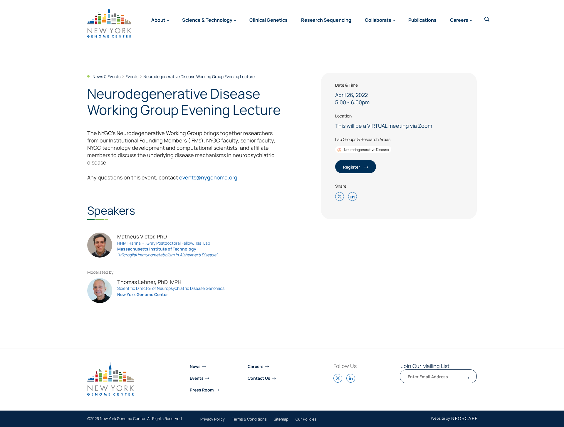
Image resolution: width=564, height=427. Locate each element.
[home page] (109, 22)
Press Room (202, 389)
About (158, 19)
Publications (422, 19)
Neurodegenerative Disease (366, 149)
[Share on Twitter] (341, 197)
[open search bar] (487, 19)
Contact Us (259, 378)
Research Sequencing (326, 19)
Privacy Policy (212, 419)
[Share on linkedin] (354, 197)
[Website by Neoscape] (454, 419)
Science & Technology (207, 19)
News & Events (106, 76)
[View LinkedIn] (352, 381)
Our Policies (306, 419)
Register (352, 167)
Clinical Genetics (268, 19)
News (195, 366)
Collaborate (378, 19)
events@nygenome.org (208, 177)
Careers (459, 19)
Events (131, 76)
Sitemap (281, 419)
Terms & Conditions (249, 419)
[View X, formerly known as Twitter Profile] (339, 381)
